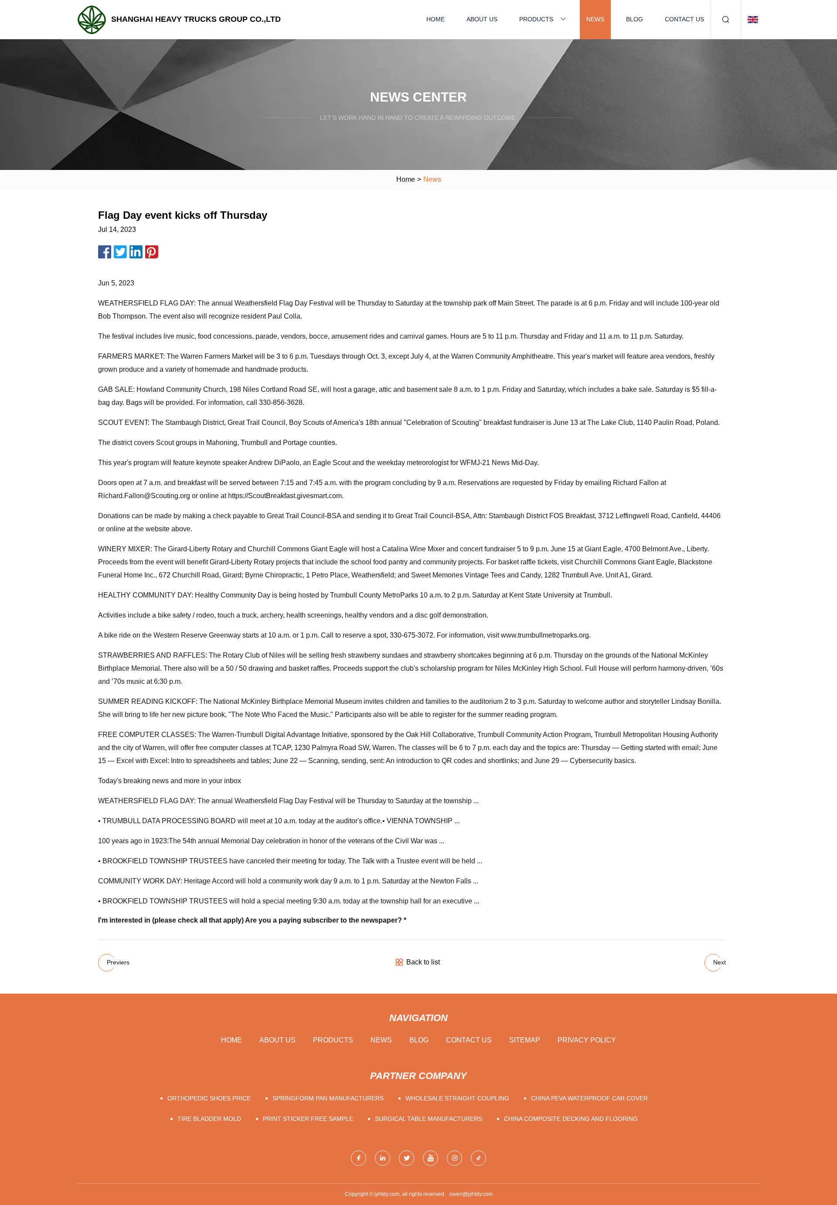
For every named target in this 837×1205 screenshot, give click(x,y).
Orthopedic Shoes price (209, 1098)
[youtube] (430, 1158)
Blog (634, 19)
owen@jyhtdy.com (471, 1194)
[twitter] (406, 1158)
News (595, 19)
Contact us (684, 19)
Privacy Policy (587, 1040)
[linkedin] (382, 1158)
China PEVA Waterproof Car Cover (589, 1098)
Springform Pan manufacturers (328, 1098)
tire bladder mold (209, 1118)
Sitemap (524, 1040)
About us (481, 19)
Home (435, 19)
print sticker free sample (308, 1118)
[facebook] (358, 1158)
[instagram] (454, 1158)
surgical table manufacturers (428, 1118)
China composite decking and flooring (571, 1118)
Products (536, 19)
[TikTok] (478, 1158)
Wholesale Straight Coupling (457, 1098)
